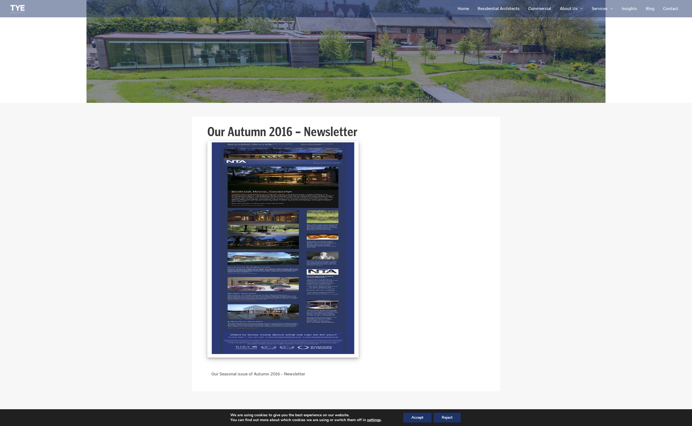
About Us (569, 8)
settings (374, 420)
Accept (417, 417)
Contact (670, 8)
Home (463, 8)
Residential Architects (499, 8)
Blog (650, 8)
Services (600, 8)
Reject (447, 417)
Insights (629, 8)
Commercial (539, 8)
